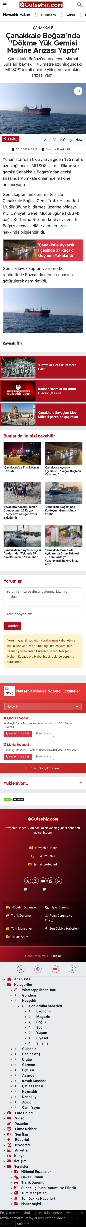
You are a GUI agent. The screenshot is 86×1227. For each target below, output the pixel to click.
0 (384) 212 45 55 (19, 733)
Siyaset (41, 1038)
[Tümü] (80, 783)
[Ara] (79, 5)
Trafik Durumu (21, 915)
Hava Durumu (60, 907)
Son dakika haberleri (45, 1006)
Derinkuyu (30, 1097)
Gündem (48, 15)
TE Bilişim (54, 956)
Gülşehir (28, 1049)
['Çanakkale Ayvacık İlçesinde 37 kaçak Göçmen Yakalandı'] (64, 453)
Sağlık (40, 1022)
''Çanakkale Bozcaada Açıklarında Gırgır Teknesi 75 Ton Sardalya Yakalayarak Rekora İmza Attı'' (62, 557)
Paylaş (12, 139)
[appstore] (31, 891)
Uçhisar (27, 1070)
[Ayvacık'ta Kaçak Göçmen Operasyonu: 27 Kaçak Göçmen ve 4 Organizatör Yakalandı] (22, 493)
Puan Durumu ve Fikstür (58, 918)
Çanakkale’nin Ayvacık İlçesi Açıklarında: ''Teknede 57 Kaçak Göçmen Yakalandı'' (22, 553)
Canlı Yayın (30, 1107)
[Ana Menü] (5, 5)
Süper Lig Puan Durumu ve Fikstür (48, 1188)
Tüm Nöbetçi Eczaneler (44, 768)
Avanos (27, 1075)
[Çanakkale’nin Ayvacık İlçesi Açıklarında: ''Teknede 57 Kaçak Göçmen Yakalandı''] (22, 536)
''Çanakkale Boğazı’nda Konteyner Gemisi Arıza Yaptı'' (60, 510)
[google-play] (52, 891)
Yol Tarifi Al (45, 733)
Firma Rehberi (26, 1129)
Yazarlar (21, 1124)
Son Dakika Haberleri (64, 928)
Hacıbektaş (30, 1054)
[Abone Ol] (72, 139)
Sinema (41, 1043)
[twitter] (20, 969)
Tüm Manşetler (21, 928)
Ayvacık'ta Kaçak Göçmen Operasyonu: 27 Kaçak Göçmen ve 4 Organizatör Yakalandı (20, 512)
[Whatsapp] (50, 880)
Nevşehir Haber (16, 15)
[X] (27, 880)
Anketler (21, 1150)
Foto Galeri (23, 1113)
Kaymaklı (29, 1091)
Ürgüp (26, 1059)
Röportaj (21, 1139)
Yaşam (41, 1033)
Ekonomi (43, 1011)
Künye (19, 1156)
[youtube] (55, 969)
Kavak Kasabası (34, 1081)
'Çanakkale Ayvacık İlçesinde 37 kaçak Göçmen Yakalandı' (63, 471)
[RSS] (58, 880)
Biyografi (22, 1145)
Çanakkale (43, 28)
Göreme (28, 1065)
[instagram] (38, 969)
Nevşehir (29, 1000)
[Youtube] (43, 880)
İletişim (20, 1161)
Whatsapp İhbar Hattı (38, 990)
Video (19, 1118)
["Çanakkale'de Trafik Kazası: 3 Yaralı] (22, 453)
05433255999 (46, 856)
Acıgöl (27, 1102)
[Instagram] (35, 880)
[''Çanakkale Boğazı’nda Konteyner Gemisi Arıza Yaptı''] (64, 493)
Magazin (42, 1017)
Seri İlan (21, 1134)
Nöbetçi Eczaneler (24, 907)
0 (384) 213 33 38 (19, 756)
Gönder (12, 626)
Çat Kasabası (32, 1086)
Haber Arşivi (20, 937)
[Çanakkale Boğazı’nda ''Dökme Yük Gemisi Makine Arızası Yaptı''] (43, 108)
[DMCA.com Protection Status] (14, 799)
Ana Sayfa (22, 979)
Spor (39, 1027)
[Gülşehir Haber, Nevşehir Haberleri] (41, 4)
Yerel (70, 15)
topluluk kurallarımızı (44, 640)
